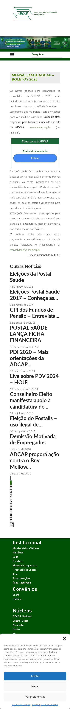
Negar (35, 686)
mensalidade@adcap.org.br (25, 250)
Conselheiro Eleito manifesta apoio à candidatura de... (31, 400)
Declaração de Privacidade (45, 704)
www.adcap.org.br (40, 127)
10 (11, 524)
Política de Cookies (21, 704)
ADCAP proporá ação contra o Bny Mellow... (34, 461)
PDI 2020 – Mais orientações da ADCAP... (29, 358)
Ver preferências (35, 696)
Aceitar (35, 676)
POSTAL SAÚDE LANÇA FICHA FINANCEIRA (28, 334)
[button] (64, 638)
